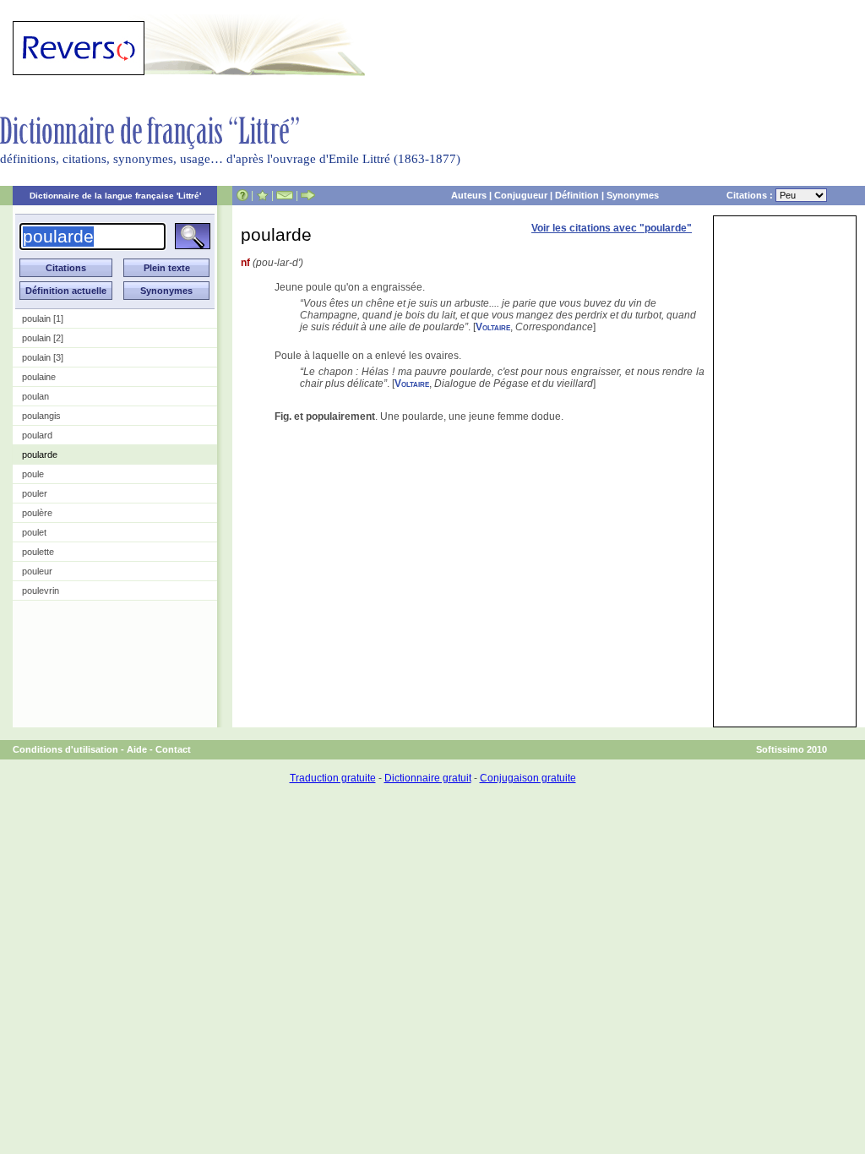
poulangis (41, 416)
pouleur (37, 571)
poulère (37, 513)
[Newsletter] (284, 195)
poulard (37, 435)
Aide (137, 749)
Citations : (750, 195)
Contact (173, 749)
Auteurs (469, 195)
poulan (35, 396)
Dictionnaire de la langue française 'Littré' (115, 195)
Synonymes (633, 195)
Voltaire (493, 327)
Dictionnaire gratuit (427, 778)
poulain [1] (42, 318)
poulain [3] (42, 357)
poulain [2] (42, 338)
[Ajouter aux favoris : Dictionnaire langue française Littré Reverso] (262, 195)
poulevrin (40, 590)
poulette (38, 552)
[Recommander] (308, 195)
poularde (39, 454)
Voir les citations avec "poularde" (611, 228)
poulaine (39, 377)
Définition (577, 195)
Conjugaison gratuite (528, 778)
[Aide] (242, 195)
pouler (34, 493)
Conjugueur (520, 195)
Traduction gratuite (333, 778)
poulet (34, 532)
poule (33, 474)
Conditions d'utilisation (65, 749)
